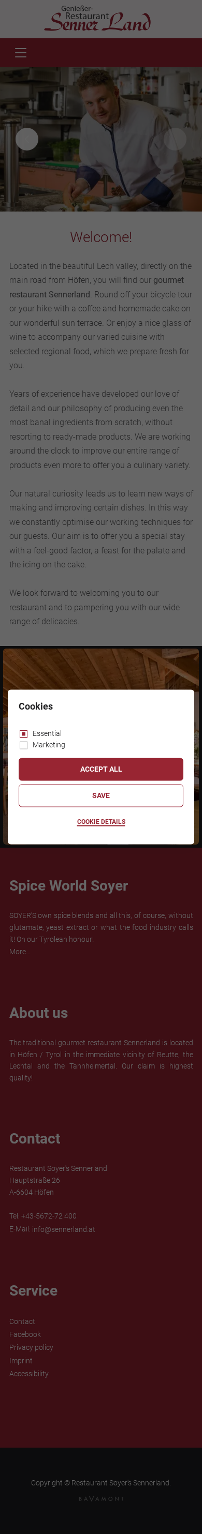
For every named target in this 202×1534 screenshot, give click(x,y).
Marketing (49, 745)
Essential (47, 733)
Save (101, 795)
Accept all (101, 769)
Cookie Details (101, 821)
